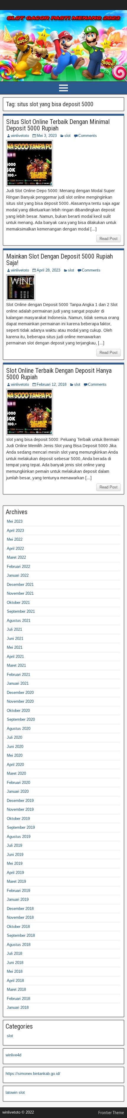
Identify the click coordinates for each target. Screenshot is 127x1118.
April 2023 (15, 530)
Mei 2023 (14, 521)
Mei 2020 (14, 755)
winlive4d (13, 1055)
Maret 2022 (16, 557)
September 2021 (21, 611)
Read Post (109, 238)
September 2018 (21, 935)
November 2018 (20, 917)
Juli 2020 (14, 737)
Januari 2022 (18, 575)
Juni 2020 (15, 746)
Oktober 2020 (18, 710)
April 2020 (15, 764)
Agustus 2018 (18, 944)
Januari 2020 (18, 791)
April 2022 (15, 548)
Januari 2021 (18, 683)
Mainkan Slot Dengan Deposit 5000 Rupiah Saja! (59, 260)
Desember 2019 (20, 800)
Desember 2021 (20, 584)
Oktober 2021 (18, 602)
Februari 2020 (18, 782)
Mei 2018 (14, 971)
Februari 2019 (18, 890)
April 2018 (15, 980)
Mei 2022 (14, 539)
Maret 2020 (16, 773)
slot (67, 135)
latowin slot (15, 1092)
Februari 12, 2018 (51, 384)
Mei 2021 (14, 647)
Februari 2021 (18, 674)
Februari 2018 (18, 998)
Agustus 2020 (18, 728)
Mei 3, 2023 (47, 135)
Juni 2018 (15, 962)
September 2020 (21, 719)
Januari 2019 (18, 899)
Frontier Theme (111, 1112)
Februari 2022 (18, 566)
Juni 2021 (15, 638)
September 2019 (21, 827)
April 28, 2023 (48, 270)
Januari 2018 (18, 1007)
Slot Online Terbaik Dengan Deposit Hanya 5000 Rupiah (59, 374)
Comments (87, 135)
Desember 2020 (20, 692)
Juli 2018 (14, 953)
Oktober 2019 (18, 818)
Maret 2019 (16, 881)
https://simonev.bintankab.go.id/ (33, 1073)
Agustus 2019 (18, 836)
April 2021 (15, 656)
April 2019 (15, 872)
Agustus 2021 (18, 620)
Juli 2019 (14, 845)
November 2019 (20, 809)
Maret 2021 (16, 665)
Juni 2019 (15, 854)
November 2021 (20, 593)
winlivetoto (20, 135)
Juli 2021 (14, 629)
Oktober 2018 (18, 926)
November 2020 (20, 701)
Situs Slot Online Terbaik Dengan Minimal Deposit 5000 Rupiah (58, 125)
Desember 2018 (20, 908)
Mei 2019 (14, 863)
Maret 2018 (16, 989)
